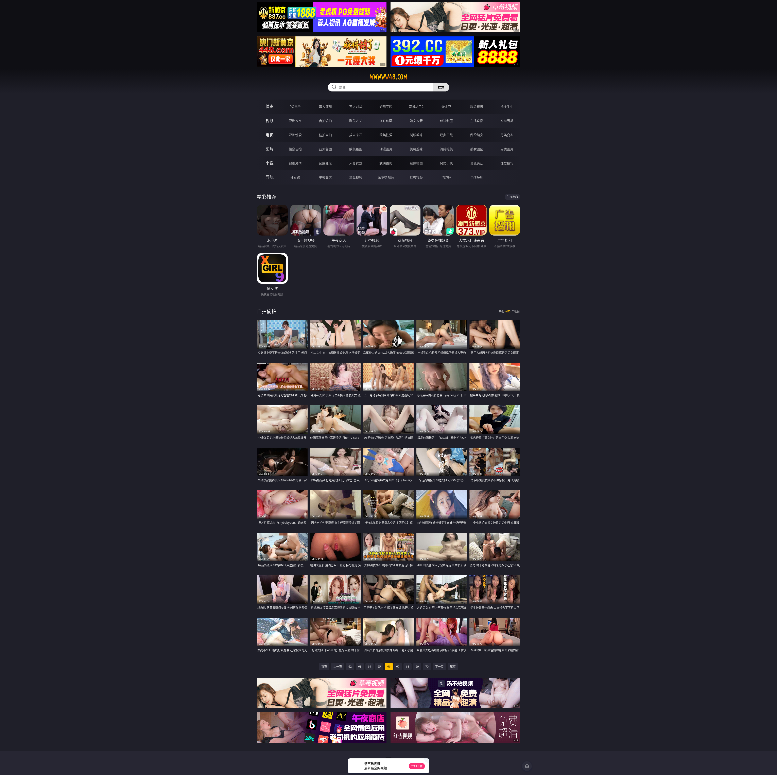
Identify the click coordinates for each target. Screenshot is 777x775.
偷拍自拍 (325, 135)
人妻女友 (355, 163)
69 (417, 666)
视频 (269, 120)
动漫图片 (385, 149)
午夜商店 (325, 177)
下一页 (439, 666)
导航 (269, 177)
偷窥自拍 (295, 149)
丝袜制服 (446, 121)
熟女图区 (476, 149)
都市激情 (295, 163)
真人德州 (325, 106)
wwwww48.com (388, 77)
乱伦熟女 (476, 135)
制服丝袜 (416, 135)
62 (350, 666)
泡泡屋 (446, 177)
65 (379, 666)
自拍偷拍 (325, 121)
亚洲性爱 (295, 135)
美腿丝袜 (416, 149)
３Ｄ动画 (385, 121)
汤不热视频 (386, 177)
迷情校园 (416, 163)
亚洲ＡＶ (295, 121)
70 (427, 666)
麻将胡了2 (416, 106)
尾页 (453, 666)
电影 (269, 135)
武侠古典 (385, 163)
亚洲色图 (325, 149)
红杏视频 (416, 177)
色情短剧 (476, 177)
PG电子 (295, 106)
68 (407, 666)
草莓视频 (355, 177)
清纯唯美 (446, 149)
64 (369, 666)
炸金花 (446, 106)
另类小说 (446, 163)
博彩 (269, 106)
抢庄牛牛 (506, 106)
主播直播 (476, 121)
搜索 (441, 87)
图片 (269, 149)
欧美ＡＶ (355, 121)
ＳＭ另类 (506, 121)
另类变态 (506, 135)
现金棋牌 (476, 106)
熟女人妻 (416, 121)
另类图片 (506, 149)
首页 (324, 666)
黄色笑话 (476, 163)
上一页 (337, 666)
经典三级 (446, 135)
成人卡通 (355, 135)
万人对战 (355, 106)
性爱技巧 (506, 163)
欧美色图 (355, 149)
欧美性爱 (385, 135)
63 (359, 666)
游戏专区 (385, 106)
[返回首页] (527, 766)
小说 (269, 163)
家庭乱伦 (325, 163)
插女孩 (295, 177)
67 (397, 666)
